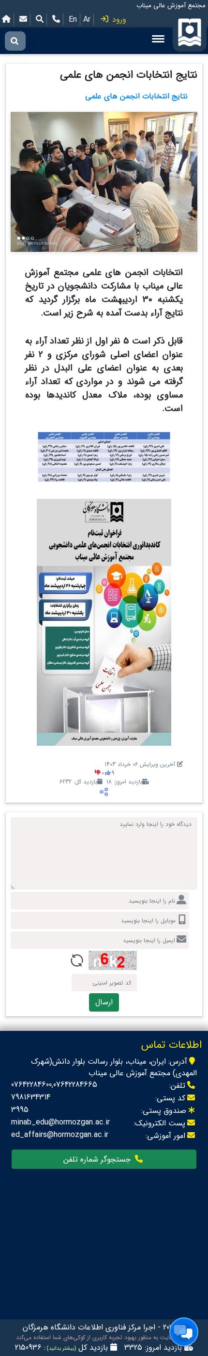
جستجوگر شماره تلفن (98, 1159)
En (73, 20)
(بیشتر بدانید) (60, 1348)
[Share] (104, 792)
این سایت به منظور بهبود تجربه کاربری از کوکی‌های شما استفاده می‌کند (101, 1337)
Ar (86, 20)
